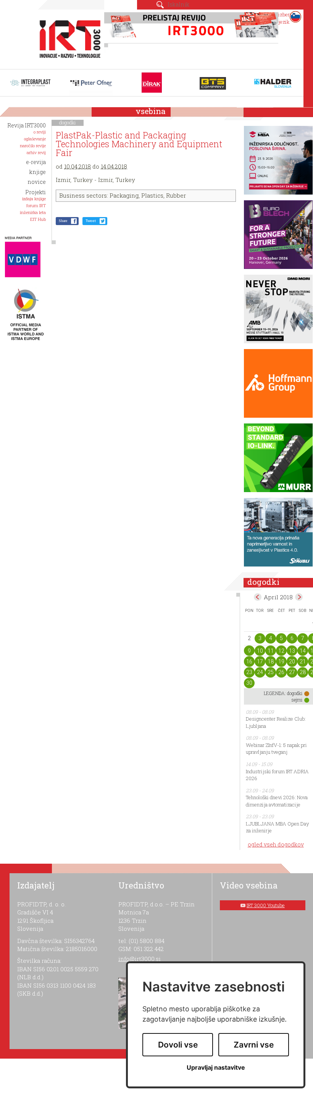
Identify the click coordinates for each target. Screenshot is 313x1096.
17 (260, 661)
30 (249, 683)
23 (249, 672)
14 (303, 651)
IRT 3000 (67, 37)
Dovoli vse (178, 1044)
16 (249, 661)
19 (281, 661)
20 (292, 661)
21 (303, 661)
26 (281, 672)
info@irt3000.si (139, 958)
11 (271, 651)
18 (271, 661)
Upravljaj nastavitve (216, 1067)
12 (281, 651)
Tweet (91, 221)
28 (303, 672)
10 (260, 651)
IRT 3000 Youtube (266, 905)
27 (292, 672)
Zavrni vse (254, 1044)
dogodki (67, 122)
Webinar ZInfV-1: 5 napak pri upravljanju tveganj (276, 749)
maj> (299, 597)
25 (271, 672)
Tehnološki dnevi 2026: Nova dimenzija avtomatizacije (277, 801)
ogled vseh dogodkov (276, 844)
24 (260, 672)
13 (292, 651)
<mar (257, 597)
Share (63, 221)
